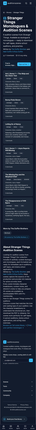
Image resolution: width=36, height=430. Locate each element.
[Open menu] (30, 3)
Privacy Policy (24, 405)
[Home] (4, 12)
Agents (18, 428)
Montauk (7, 233)
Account (32, 428)
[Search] (26, 3)
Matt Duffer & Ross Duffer (13, 52)
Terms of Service (12, 405)
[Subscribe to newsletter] (31, 360)
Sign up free (23, 64)
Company (6, 395)
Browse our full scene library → (15, 325)
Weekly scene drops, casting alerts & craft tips (17, 356)
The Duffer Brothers (19, 49)
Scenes (5, 382)
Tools (5, 386)
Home (3, 428)
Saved (25, 428)
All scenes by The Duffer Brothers (15, 237)
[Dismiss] (24, 419)
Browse (9, 12)
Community (7, 391)
